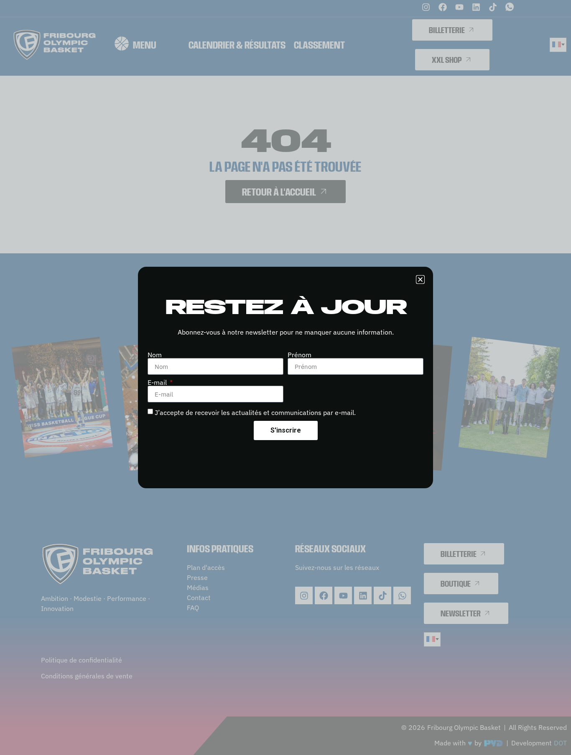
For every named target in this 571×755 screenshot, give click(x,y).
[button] (420, 279)
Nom (155, 354)
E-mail (158, 382)
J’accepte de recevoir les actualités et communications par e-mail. (255, 412)
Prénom (299, 354)
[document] (285, 377)
